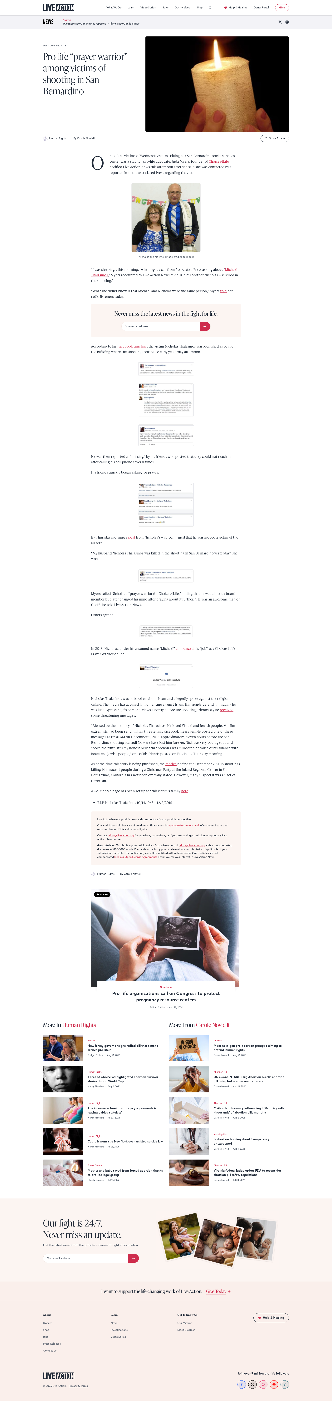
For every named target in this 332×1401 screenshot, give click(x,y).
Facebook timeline (132, 346)
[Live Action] (58, 7)
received (226, 709)
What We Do (113, 7)
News (165, 7)
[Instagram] (287, 22)
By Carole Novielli (84, 138)
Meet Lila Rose (186, 1330)
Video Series (148, 7)
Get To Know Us (187, 1315)
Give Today (216, 1291)
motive (171, 763)
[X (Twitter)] (280, 22)
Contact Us (49, 1350)
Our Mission (184, 1323)
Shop (199, 7)
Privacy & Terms (78, 1386)
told (223, 290)
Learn (131, 7)
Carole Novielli (212, 1025)
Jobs (45, 1336)
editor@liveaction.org (121, 835)
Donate (47, 1323)
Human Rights (57, 138)
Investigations (119, 1330)
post (131, 537)
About (47, 1315)
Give (282, 7)
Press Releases (52, 1343)
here (184, 790)
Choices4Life (219, 161)
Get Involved (182, 7)
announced (185, 648)
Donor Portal (261, 7)
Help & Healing (238, 7)
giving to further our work (184, 825)
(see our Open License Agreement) (135, 857)
